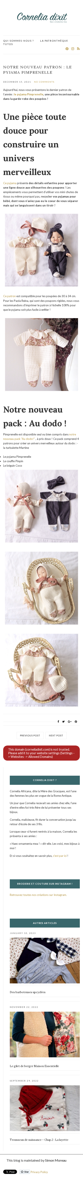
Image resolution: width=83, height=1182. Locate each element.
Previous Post (30, 735)
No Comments (44, 81)
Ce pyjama (9, 183)
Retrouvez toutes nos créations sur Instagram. (38, 895)
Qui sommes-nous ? (18, 40)
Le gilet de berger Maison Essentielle (34, 1066)
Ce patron (9, 296)
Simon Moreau (55, 1160)
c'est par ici (60, 855)
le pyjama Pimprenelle (28, 94)
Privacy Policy (39, 1172)
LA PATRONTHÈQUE (54, 40)
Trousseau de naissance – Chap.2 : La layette (39, 1140)
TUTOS (8, 44)
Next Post (56, 735)
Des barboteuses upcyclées (28, 992)
